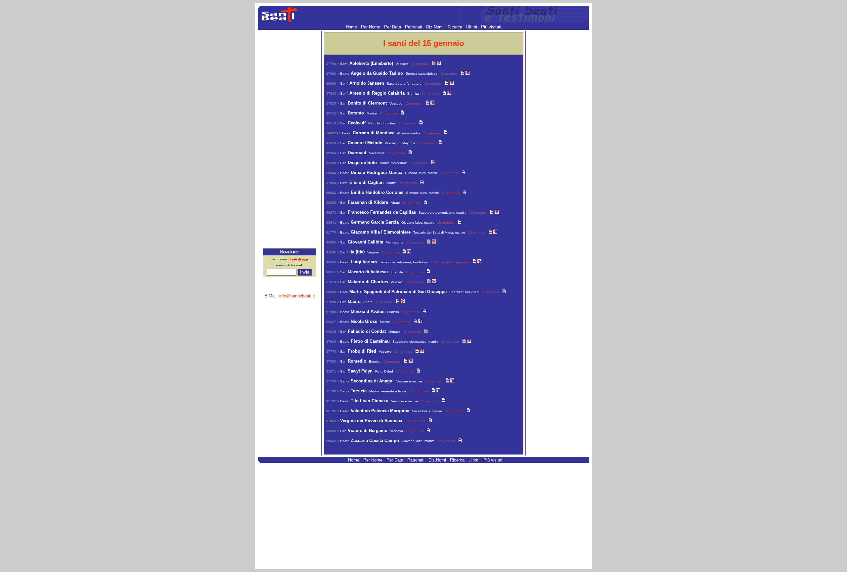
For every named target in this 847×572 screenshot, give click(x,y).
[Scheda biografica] (433, 63)
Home (352, 26)
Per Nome (371, 26)
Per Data (393, 26)
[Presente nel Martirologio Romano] (439, 63)
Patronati (414, 26)
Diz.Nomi (435, 26)
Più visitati (491, 26)
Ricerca (456, 26)
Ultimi (472, 26)
